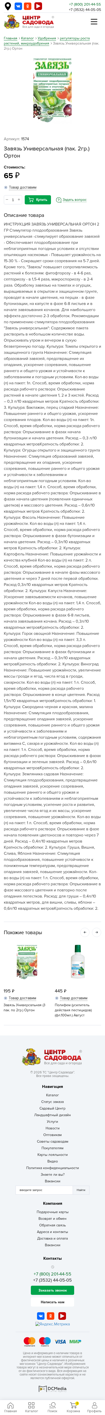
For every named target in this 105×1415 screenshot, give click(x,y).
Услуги (52, 1121)
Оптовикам (52, 1135)
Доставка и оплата (52, 1238)
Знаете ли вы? (52, 1174)
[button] (84, 932)
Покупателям (52, 1148)
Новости (53, 1128)
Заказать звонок (52, 1290)
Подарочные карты (53, 1212)
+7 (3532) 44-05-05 (85, 9)
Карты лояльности (52, 1155)
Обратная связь (52, 1225)
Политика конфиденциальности (52, 1168)
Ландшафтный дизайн (52, 1115)
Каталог (52, 1095)
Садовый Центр (52, 1108)
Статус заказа (52, 1102)
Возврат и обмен (52, 1218)
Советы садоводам (52, 1141)
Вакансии (52, 1181)
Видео (52, 1161)
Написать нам (52, 1302)
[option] (52, 90)
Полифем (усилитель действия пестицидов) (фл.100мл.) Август (73, 1010)
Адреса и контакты (52, 1232)
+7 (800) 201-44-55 (85, 4)
